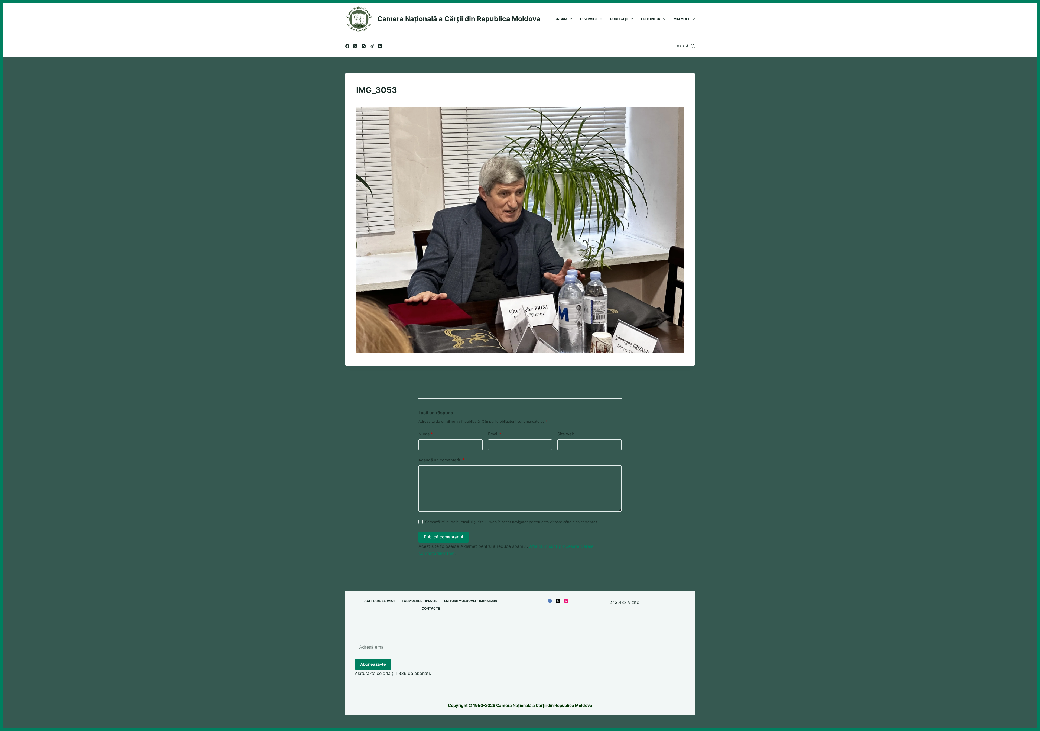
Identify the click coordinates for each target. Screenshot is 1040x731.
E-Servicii (588, 19)
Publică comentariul (443, 536)
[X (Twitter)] (355, 46)
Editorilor (650, 19)
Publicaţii (619, 19)
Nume (425, 433)
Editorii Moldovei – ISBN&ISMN (470, 601)
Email (494, 433)
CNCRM (561, 19)
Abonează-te (373, 664)
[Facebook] (347, 46)
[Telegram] (372, 46)
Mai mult (682, 19)
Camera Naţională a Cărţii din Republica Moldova (459, 19)
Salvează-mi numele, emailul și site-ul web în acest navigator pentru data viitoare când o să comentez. (512, 522)
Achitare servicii (379, 601)
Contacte (431, 608)
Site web (565, 433)
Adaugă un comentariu (441, 459)
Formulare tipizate (419, 601)
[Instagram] (364, 46)
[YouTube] (380, 46)
